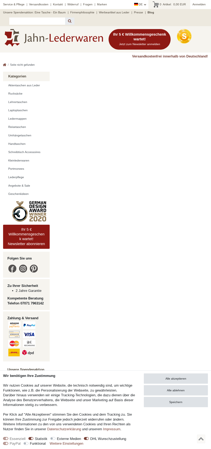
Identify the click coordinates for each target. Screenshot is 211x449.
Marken (102, 4)
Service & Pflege (14, 4)
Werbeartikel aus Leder (114, 12)
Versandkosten (38, 4)
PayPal (15, 443)
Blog (151, 12)
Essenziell (18, 439)
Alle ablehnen (176, 390)
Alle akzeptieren (175, 378)
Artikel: (173, 4)
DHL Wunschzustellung (108, 439)
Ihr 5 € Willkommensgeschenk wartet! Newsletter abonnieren (26, 236)
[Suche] (69, 21)
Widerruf (73, 4)
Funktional (38, 443)
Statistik (41, 439)
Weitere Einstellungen (66, 443)
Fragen (88, 4)
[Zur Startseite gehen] (4, 65)
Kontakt (58, 4)
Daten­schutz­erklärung (64, 429)
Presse (138, 12)
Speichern (175, 402)
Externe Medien (69, 439)
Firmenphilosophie (82, 12)
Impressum (111, 429)
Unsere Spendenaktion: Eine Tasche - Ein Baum (34, 12)
